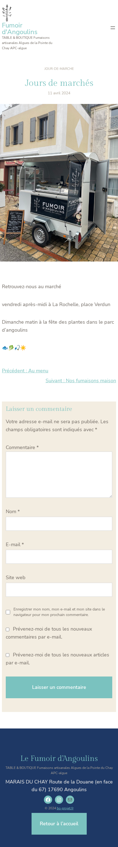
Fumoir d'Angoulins (20, 28)
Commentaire (22, 447)
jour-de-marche (59, 69)
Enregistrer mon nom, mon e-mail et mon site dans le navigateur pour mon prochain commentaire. (59, 612)
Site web (16, 577)
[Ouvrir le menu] (112, 27)
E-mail (15, 544)
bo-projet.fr (65, 808)
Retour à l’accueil (59, 823)
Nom (13, 511)
